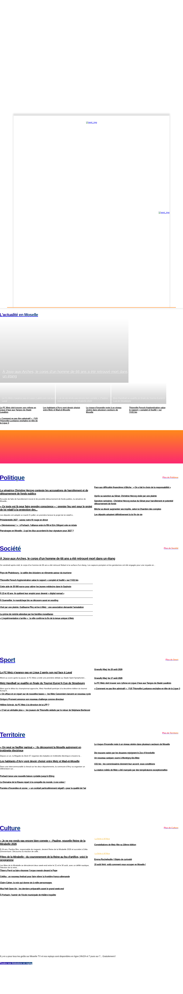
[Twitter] (161, 118)
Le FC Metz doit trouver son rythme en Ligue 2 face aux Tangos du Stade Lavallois (132, 683)
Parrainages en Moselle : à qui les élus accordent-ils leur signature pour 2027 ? (37, 530)
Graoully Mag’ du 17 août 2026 (108, 678)
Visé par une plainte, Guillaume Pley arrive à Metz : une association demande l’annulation (42, 607)
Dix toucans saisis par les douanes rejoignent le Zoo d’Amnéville (124, 753)
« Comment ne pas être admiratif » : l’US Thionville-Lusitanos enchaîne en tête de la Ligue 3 (137, 688)
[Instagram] (156, 118)
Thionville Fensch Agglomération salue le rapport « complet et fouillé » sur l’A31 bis (39, 580)
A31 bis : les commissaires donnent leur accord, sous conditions (124, 764)
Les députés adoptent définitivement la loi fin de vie (118, 514)
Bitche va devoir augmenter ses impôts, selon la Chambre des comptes (127, 509)
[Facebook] (152, 118)
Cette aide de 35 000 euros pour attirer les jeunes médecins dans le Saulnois (35, 586)
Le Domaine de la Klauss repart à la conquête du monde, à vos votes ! (32, 782)
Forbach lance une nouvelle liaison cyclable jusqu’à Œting (27, 776)
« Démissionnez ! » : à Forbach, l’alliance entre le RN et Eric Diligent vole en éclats (38, 525)
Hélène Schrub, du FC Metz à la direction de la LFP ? (24, 704)
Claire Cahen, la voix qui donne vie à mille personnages (26, 882)
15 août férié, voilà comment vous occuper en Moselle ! (120, 864)
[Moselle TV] (37, 212)
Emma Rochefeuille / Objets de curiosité (113, 859)
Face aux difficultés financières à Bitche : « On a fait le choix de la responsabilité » (132, 487)
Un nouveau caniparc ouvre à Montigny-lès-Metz (116, 758)
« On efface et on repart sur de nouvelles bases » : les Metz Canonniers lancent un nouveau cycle (45, 694)
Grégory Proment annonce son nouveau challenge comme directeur (32, 699)
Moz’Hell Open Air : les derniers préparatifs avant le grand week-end (32, 888)
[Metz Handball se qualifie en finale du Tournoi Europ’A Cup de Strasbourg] (138, 393)
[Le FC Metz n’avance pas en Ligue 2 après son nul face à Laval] (27, 393)
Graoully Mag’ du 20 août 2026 (108, 669)
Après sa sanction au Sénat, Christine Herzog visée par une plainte (125, 496)
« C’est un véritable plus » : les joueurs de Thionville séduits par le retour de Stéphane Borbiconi (45, 710)
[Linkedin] (170, 118)
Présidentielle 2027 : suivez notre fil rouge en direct (24, 520)
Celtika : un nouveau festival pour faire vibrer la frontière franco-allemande (35, 876)
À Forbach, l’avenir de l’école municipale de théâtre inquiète (28, 895)
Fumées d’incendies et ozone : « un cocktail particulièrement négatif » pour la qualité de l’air (43, 788)
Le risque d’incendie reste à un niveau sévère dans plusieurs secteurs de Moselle (132, 744)
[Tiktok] (166, 118)
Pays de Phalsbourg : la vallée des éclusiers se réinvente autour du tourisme (35, 572)
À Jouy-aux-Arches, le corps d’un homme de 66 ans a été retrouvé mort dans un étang (57, 558)
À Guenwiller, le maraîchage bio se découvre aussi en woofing (29, 600)
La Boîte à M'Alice (102, 839)
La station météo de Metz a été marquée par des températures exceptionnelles (130, 770)
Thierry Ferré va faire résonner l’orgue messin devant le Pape (28, 870)
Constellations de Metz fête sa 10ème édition (115, 844)
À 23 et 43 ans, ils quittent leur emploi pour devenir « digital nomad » (32, 593)
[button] (169, 304)
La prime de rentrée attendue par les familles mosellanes (26, 614)
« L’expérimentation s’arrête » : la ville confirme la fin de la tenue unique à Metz (37, 618)
